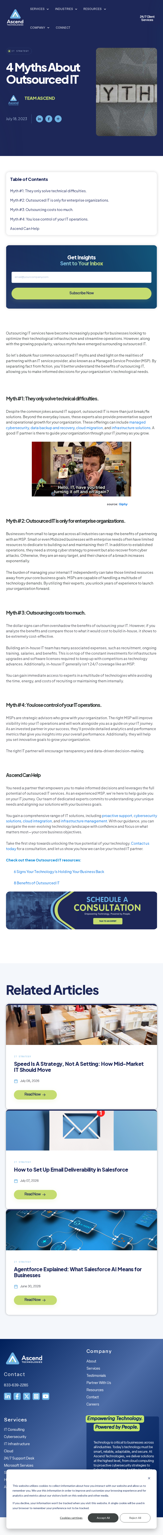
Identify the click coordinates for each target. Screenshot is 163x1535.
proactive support (117, 815)
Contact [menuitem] (92, 1397)
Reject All (135, 1517)
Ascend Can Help (24, 228)
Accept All (103, 1517)
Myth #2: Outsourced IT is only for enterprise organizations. (59, 200)
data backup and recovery (53, 427)
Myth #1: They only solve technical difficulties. (48, 190)
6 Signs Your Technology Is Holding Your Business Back (59, 871)
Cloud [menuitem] (8, 1451)
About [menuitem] (91, 1361)
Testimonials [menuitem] (96, 1376)
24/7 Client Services (147, 19)
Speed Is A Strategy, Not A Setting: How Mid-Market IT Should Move (79, 1067)
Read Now (32, 1095)
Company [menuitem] (99, 1351)
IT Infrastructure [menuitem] (17, 1444)
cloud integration (37, 821)
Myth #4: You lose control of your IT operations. (49, 219)
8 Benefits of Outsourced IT (37, 883)
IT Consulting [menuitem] (14, 1430)
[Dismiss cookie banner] (149, 1478)
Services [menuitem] (93, 1369)
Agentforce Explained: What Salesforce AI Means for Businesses (78, 1272)
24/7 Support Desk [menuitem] (19, 1458)
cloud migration (89, 427)
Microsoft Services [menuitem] (18, 1466)
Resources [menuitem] (95, 1390)
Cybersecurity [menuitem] (15, 1437)
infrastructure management (84, 821)
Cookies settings (71, 1517)
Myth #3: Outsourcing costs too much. (41, 209)
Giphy (123, 504)
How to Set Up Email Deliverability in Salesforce (71, 1170)
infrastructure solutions (131, 427)
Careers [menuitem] (92, 1405)
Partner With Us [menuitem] (98, 1383)
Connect (63, 27)
